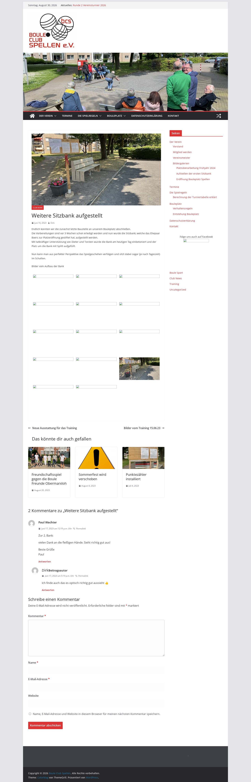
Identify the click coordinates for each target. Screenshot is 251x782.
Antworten (44, 561)
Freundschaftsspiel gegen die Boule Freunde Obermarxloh (49, 479)
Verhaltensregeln (183, 208)
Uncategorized (178, 289)
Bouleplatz (114, 115)
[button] (55, 115)
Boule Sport (176, 272)
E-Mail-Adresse (39, 679)
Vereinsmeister (181, 157)
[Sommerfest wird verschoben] (96, 449)
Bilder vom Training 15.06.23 (142, 428)
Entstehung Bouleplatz (186, 214)
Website (33, 696)
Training (174, 284)
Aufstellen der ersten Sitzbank (193, 173)
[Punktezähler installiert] (143, 449)
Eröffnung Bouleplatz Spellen (193, 179)
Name (33, 662)
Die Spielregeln (88, 115)
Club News (37, 207)
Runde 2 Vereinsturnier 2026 (89, 5)
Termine (67, 115)
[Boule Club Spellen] (32, 116)
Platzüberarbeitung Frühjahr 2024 (195, 168)
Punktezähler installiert (136, 476)
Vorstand (178, 146)
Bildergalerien (181, 163)
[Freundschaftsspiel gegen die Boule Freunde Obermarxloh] (49, 449)
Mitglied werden (182, 152)
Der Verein (46, 115)
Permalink (81, 528)
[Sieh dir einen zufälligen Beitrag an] (219, 116)
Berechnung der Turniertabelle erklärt (195, 197)
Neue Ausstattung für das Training (54, 428)
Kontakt (173, 115)
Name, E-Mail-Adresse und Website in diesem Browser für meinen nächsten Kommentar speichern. (96, 714)
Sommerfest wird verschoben (92, 476)
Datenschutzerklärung (146, 115)
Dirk (52, 222)
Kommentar (37, 616)
